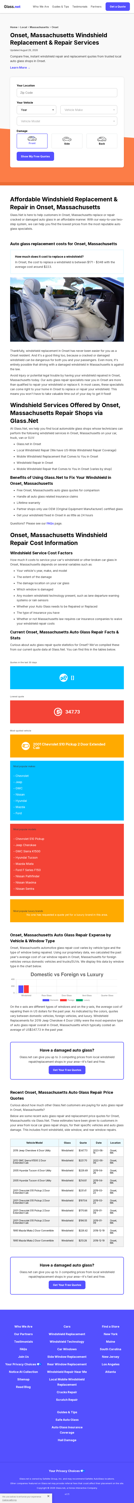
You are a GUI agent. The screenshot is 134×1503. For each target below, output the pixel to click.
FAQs (50, 523)
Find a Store (110, 1326)
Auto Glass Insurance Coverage (67, 1430)
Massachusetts (39, 27)
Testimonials (79, 6)
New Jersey (110, 1356)
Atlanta (110, 1372)
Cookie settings (9, 1500)
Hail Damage (67, 1440)
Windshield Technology (67, 1341)
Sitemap (23, 1379)
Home (13, 27)
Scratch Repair (67, 1399)
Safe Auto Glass (67, 1419)
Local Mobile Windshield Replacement (67, 1382)
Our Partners (23, 1334)
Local (23, 27)
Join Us (23, 1356)
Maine (110, 1341)
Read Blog (23, 1387)
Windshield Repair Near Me (67, 1372)
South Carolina (110, 1349)
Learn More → (20, 67)
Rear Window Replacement (67, 1364)
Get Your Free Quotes (67, 1070)
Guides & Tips (60, 6)
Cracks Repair (67, 1392)
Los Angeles (110, 1364)
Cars (67, 1326)
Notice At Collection (23, 1372)
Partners (96, 6)
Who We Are (41, 6)
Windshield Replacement (67, 1334)
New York (110, 1334)
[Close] (47, 1495)
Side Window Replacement (66, 1356)
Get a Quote (118, 6)
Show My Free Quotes (35, 156)
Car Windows (67, 1349)
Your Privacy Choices (21, 1364)
